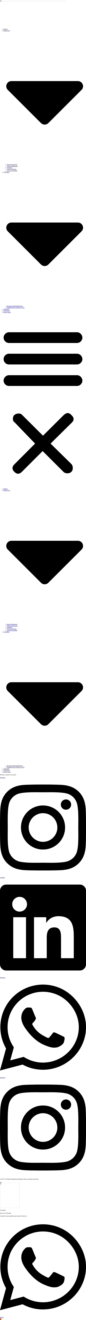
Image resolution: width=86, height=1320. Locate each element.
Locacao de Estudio (12, 170)
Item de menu (7, 312)
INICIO (5, 29)
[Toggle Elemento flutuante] (0, 1319)
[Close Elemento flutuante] (0, 1182)
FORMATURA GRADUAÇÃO (15, 307)
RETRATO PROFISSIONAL (15, 306)
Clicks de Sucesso (11, 169)
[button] (43, 400)
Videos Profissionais (12, 166)
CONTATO (6, 310)
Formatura (9, 167)
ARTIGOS (6, 309)
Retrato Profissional (12, 164)
